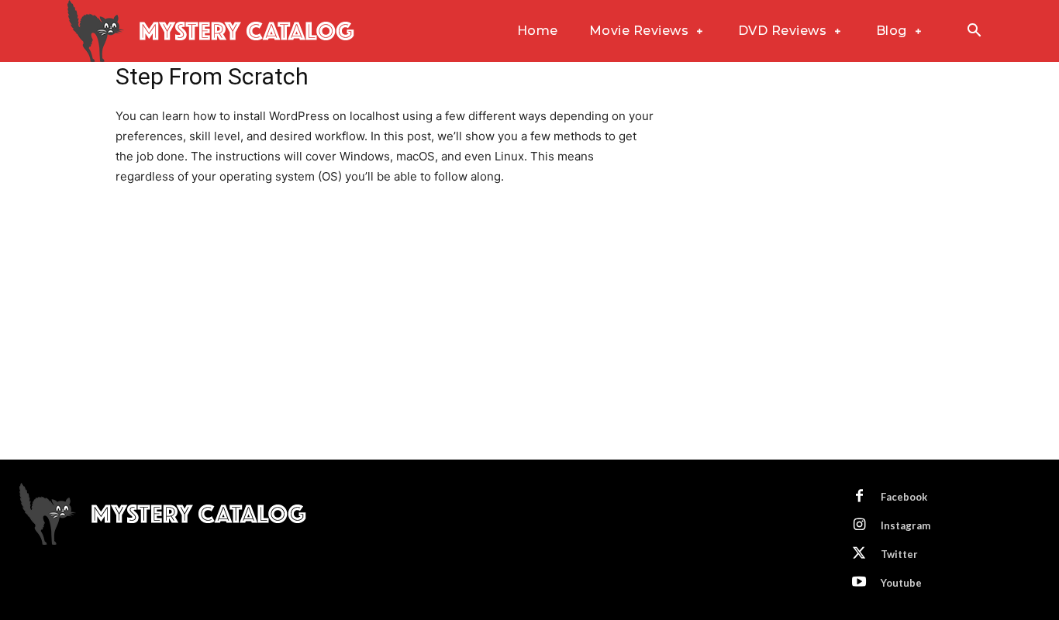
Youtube (901, 583)
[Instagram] (859, 525)
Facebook (904, 497)
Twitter (899, 554)
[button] (974, 32)
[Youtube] (859, 583)
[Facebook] (859, 497)
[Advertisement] (529, 343)
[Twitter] (859, 554)
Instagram (905, 525)
